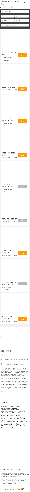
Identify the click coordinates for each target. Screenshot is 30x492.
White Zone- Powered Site (7, 252)
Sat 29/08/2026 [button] (7, 11)
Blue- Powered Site (9, 87)
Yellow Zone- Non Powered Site (9, 283)
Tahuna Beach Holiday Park (10, 3)
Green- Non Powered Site (7, 120)
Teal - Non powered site (7, 186)
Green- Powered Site (8, 154)
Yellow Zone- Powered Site (7, 318)
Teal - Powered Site (10, 219)
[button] (22, 55)
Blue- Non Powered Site (10, 54)
